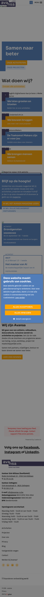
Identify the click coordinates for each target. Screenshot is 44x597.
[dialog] (22, 298)
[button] (22, 319)
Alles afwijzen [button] (22, 313)
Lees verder (20, 298)
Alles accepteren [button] (23, 307)
